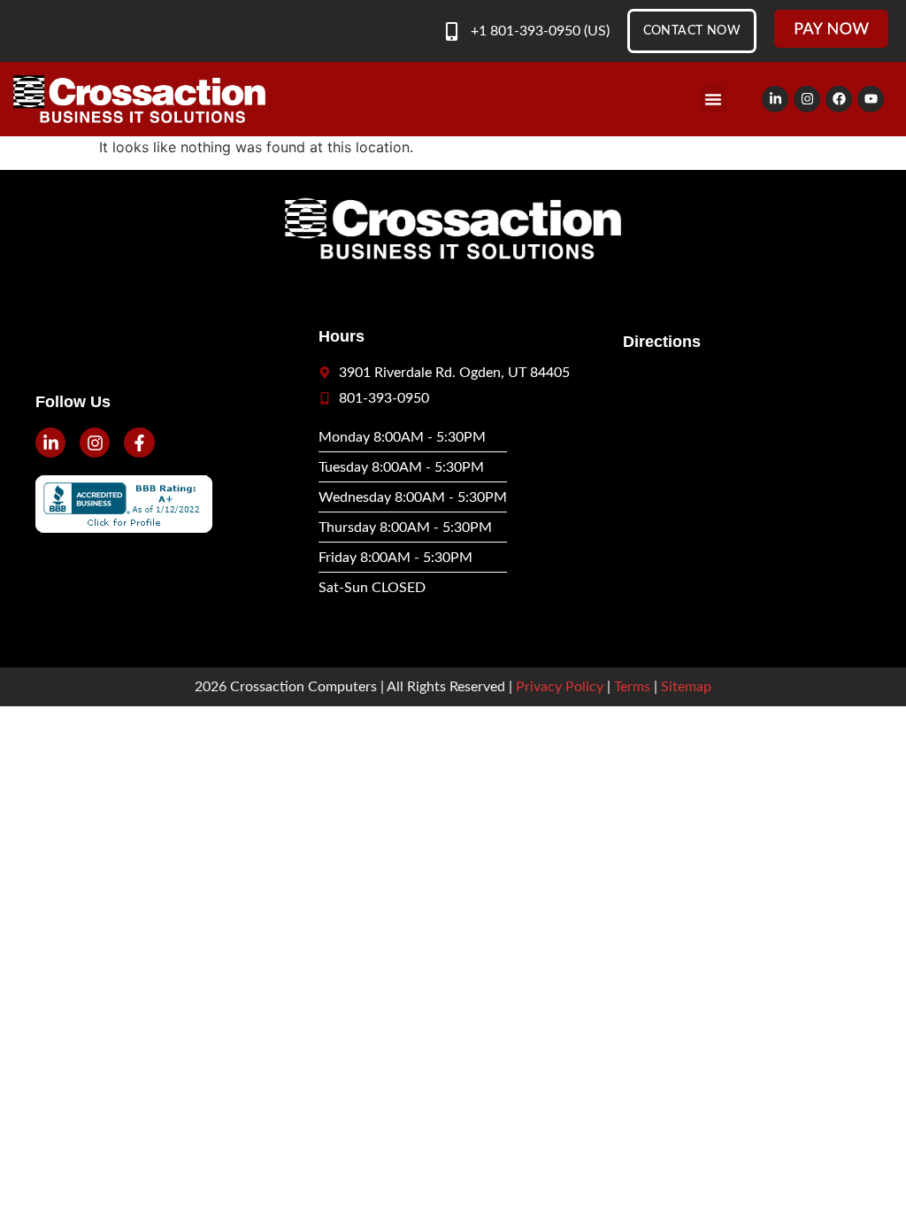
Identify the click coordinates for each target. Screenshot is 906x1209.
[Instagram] (807, 99)
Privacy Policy (559, 687)
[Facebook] (838, 99)
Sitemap (686, 687)
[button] (713, 99)
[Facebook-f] (139, 442)
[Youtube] (870, 99)
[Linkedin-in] (775, 99)
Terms (632, 687)
